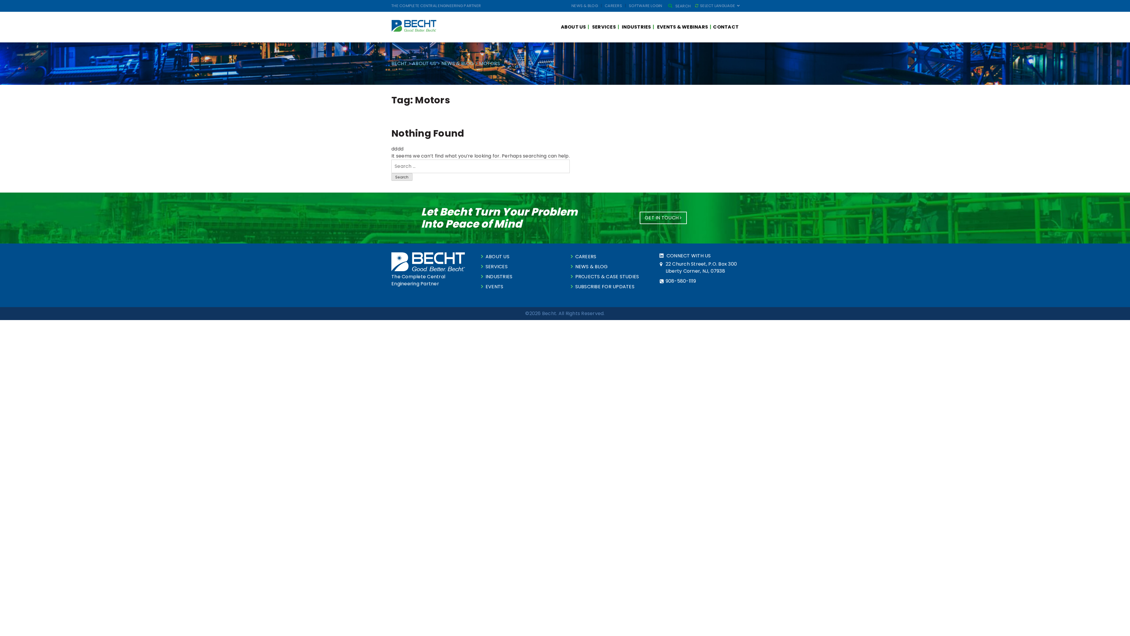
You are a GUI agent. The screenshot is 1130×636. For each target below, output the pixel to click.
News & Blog (584, 6)
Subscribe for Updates (604, 286)
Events (494, 286)
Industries (636, 27)
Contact (726, 27)
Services (604, 27)
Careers (613, 6)
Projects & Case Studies (607, 276)
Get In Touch (662, 217)
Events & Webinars (682, 27)
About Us (573, 27)
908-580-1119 (681, 281)
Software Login (645, 6)
